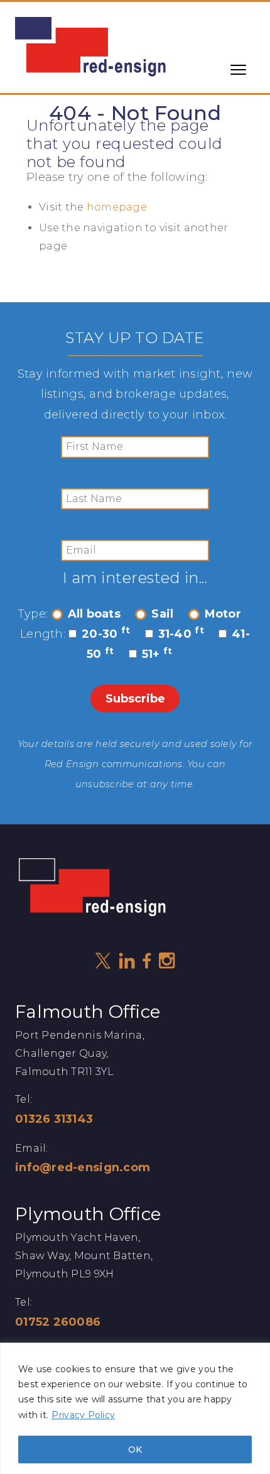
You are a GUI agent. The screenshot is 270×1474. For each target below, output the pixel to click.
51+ (157, 654)
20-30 (106, 634)
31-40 (181, 634)
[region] (135, 1408)
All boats (94, 614)
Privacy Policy (83, 1415)
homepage (117, 207)
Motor (223, 614)
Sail (162, 614)
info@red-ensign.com (82, 1167)
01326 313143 (54, 1119)
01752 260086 (57, 1322)
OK (135, 1449)
